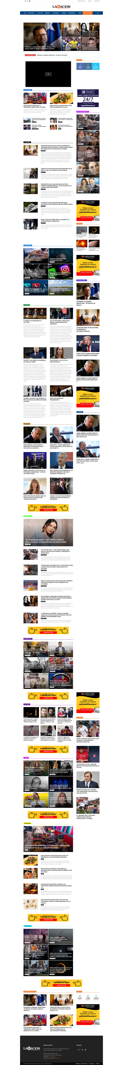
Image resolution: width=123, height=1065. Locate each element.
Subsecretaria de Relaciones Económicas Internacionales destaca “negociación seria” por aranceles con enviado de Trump (57, 147)
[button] (98, 13)
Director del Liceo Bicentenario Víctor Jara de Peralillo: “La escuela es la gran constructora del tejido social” (60, 650)
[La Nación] (61, 7)
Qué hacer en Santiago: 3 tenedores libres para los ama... (34, 106)
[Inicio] (25, 13)
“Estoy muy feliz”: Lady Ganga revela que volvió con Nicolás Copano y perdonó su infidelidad (55, 551)
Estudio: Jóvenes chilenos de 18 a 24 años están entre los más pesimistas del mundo (35, 970)
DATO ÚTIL (40, 13)
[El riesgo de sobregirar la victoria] (35, 313)
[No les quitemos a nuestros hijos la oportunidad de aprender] (61, 313)
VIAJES (80, 13)
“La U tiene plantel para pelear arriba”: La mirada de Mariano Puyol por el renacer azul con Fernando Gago (60, 667)
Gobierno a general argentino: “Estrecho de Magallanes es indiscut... (34, 1009)
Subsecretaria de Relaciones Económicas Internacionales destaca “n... (60, 1009)
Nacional (84, 29)
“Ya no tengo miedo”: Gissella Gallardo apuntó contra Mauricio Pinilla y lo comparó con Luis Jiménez (88, 172)
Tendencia (52, 261)
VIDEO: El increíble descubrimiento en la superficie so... (81, 249)
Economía (56, 13)
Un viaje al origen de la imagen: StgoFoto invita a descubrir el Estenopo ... (48, 739)
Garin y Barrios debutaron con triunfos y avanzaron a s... (65, 119)
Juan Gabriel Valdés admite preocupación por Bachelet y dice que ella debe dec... (33, 446)
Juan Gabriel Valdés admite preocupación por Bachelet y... (87, 380)
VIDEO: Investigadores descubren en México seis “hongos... (81, 236)
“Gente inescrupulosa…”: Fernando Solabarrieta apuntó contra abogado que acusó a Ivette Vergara (88, 188)
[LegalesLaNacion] (88, 106)
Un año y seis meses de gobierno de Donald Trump (34, 361)
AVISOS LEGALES (87, 13)
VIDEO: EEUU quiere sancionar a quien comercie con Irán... (39, 126)
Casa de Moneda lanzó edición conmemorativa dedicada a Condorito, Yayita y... (65, 721)
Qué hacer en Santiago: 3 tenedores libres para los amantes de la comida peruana (47, 846)
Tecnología (27, 277)
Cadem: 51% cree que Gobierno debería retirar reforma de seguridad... (60, 497)
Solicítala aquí (57, 1058)
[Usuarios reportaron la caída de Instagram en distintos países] (60, 272)
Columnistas (26, 318)
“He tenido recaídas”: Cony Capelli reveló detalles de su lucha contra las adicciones (45, 541)
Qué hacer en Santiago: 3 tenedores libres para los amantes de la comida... (32, 1029)
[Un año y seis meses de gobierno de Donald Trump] (35, 353)
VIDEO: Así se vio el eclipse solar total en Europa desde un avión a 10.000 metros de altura (61, 955)
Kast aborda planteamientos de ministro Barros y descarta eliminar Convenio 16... (61, 472)
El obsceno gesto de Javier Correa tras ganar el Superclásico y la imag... (85, 817)
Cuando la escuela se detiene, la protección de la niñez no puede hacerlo (34, 400)
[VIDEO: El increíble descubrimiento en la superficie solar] (81, 243)
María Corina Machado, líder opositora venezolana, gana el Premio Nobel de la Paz (36, 802)
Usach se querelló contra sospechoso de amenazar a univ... (39, 119)
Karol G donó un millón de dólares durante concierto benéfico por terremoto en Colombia (56, 582)
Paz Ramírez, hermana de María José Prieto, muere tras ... (53, 55)
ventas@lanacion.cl (53, 1056)
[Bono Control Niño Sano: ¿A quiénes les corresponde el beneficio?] (30, 224)
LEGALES (89, 0)
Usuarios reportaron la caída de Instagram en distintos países (60, 274)
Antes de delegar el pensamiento (57, 399)
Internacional (35, 128)
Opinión (47, 13)
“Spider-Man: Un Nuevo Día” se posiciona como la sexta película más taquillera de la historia (57, 567)
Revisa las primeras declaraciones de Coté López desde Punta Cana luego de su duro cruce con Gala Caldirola (88, 155)
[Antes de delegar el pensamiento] (61, 391)
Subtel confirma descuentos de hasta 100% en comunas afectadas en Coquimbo (35, 258)
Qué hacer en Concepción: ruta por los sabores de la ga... (61, 106)
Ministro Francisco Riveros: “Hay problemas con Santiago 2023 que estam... (87, 791)
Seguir (88, 63)
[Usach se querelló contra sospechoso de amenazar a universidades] (27, 120)
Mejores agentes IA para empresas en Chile (58, 259)
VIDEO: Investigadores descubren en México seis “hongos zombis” (58, 939)
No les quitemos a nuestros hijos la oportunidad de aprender (60, 322)
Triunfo (64, 13)
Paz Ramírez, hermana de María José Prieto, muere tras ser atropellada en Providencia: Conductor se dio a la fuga (56, 598)
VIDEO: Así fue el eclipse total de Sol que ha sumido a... (93, 236)
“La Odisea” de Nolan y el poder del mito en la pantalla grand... (30, 739)
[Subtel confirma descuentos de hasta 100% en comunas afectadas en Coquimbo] (35, 256)
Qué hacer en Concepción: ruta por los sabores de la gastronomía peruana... (54, 856)
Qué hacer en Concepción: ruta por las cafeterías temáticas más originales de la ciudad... (55, 901)
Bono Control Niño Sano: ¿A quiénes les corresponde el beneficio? (55, 220)
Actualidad (31, 13)
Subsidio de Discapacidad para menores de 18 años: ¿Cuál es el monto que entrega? (56, 169)
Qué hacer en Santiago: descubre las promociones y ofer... (65, 126)
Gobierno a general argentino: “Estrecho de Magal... (85, 303)
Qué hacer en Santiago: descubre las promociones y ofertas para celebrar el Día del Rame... (56, 870)
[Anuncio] (48, 508)
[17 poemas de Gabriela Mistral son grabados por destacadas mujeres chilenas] (35, 784)
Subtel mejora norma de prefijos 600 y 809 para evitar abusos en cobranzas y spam (35, 290)
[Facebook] (24, 1)
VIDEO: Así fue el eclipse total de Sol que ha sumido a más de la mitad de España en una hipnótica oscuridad (61, 970)
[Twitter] (29, 1)
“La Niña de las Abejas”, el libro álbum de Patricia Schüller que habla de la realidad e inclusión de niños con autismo (61, 801)
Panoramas (43, 717)
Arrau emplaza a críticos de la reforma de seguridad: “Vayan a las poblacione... (34, 472)
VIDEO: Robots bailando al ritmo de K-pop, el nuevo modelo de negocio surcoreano (34, 938)
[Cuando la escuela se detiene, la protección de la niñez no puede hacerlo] (35, 391)
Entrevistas (27, 655)
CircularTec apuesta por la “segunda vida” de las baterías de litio (60, 290)
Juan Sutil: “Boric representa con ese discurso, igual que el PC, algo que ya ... (61, 446)
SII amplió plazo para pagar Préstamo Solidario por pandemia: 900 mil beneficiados (57, 203)
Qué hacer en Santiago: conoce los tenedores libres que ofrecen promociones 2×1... (56, 885)
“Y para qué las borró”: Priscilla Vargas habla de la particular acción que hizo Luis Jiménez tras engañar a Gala (56, 615)
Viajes (25, 103)
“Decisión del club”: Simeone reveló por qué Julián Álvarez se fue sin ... (87, 765)
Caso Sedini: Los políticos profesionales (59, 361)
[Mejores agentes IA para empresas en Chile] (60, 256)
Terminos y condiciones (81, 1063)
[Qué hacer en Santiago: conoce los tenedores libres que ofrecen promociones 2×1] (30, 888)
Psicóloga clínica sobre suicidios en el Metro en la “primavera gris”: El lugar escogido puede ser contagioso (61, 683)
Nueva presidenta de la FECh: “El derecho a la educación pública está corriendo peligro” (35, 770)
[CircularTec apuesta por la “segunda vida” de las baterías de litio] (60, 287)
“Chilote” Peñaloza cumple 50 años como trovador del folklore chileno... (64, 739)
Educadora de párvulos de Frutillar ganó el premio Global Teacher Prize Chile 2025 (60, 786)
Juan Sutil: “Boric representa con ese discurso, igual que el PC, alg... (87, 461)
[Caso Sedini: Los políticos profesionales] (61, 353)
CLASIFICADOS (97, 0)
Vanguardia (71, 13)
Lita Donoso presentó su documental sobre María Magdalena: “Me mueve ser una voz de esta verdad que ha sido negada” (35, 682)
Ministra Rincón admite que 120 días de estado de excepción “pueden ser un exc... (34, 497)
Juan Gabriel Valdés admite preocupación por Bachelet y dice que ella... (87, 435)
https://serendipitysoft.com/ (46, 1063)
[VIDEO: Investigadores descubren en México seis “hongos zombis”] (81, 230)
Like (80, 63)
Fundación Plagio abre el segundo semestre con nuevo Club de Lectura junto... (48, 721)
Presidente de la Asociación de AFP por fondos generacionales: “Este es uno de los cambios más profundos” (56, 185)
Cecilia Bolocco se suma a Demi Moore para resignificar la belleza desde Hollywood (60, 771)
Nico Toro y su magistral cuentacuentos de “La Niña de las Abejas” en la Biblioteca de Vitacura (35, 651)
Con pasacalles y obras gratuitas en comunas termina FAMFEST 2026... (30, 720)
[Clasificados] (88, 210)
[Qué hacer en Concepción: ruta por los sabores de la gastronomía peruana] (61, 98)
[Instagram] (27, 1)
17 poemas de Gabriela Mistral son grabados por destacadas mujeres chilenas (35, 786)
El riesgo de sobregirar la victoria (32, 321)
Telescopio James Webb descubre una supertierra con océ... (94, 249)
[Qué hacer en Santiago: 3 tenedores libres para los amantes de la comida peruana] (35, 98)
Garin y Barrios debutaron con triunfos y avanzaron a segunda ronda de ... (87, 740)
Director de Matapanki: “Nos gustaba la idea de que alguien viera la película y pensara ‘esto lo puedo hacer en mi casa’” (35, 666)
